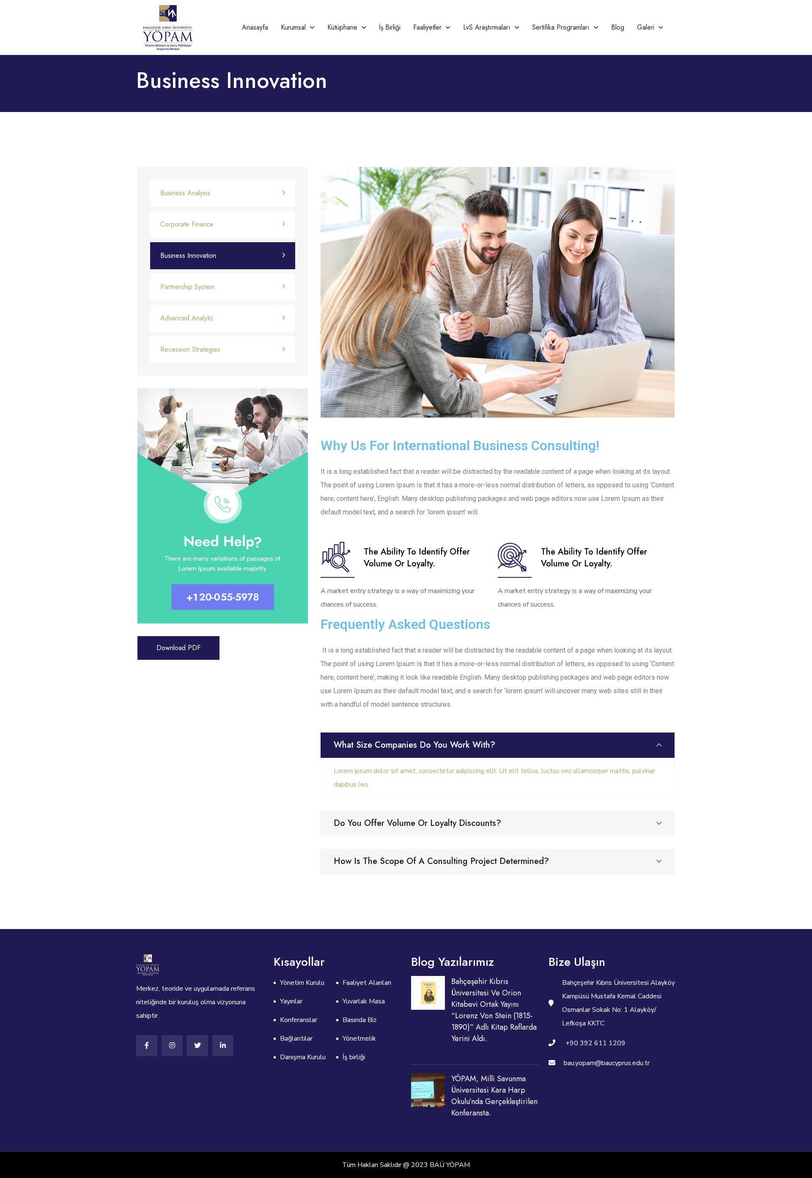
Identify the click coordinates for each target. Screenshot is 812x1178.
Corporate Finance (187, 224)
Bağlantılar (296, 1038)
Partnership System (187, 287)
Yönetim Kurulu (302, 982)
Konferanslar (298, 1020)
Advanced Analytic (187, 318)
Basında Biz (360, 1020)
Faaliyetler (427, 27)
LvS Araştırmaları (486, 27)
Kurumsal (293, 27)
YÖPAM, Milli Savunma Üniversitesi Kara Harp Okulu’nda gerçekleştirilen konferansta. (494, 1095)
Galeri (645, 27)
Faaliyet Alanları (367, 982)
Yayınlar (291, 1001)
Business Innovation (188, 255)
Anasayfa (255, 27)
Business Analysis (185, 193)
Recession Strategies (190, 349)
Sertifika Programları (561, 27)
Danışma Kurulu (303, 1057)
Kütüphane (342, 27)
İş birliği (390, 27)
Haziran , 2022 (480, 1051)
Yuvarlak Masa (364, 1001)
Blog (617, 27)
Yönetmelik (359, 1038)
